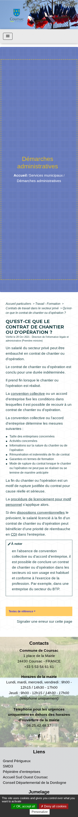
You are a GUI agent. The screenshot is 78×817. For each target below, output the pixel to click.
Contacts (39, 643)
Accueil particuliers (19, 303)
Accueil (20, 175)
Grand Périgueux (17, 761)
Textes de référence (21, 611)
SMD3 (8, 766)
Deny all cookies (54, 806)
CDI (14, 534)
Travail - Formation (48, 303)
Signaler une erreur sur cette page (44, 621)
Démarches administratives (39, 181)
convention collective (28, 394)
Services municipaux (46, 175)
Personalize (40, 811)
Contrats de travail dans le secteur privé (32, 308)
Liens (39, 751)
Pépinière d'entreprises (21, 772)
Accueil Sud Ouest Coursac (25, 777)
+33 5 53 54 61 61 (39, 667)
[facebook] (39, 736)
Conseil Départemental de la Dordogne (34, 783)
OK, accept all (25, 806)
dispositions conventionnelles (41, 513)
